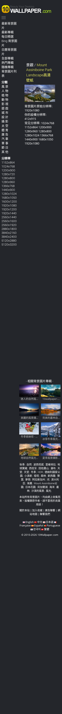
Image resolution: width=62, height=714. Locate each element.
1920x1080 (9, 205)
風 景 (5, 86)
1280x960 (8, 182)
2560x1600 (9, 221)
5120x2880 (9, 240)
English (30, 522)
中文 (39, 522)
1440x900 (8, 190)
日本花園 (30, 487)
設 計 (5, 117)
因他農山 (44, 468)
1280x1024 (9, 194)
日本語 (49, 522)
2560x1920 (9, 225)
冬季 (33, 472)
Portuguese (53, 525)
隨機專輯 (8, 67)
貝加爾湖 (42, 487)
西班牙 (33, 468)
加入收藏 (37, 510)
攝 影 (5, 121)
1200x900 (8, 170)
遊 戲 (5, 108)
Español (38, 525)
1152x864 (8, 162)
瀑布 (53, 468)
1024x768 (8, 166)
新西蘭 (51, 475)
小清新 (28, 475)
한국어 (37, 529)
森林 (43, 475)
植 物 (5, 95)
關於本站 (24, 510)
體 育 (5, 130)
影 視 (5, 104)
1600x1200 (9, 201)
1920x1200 (9, 209)
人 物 (5, 91)
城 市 (5, 113)
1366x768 (8, 186)
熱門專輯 (8, 63)
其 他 (5, 152)
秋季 (22, 464)
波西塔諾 (38, 464)
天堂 (26, 472)
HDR (40, 472)
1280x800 (8, 178)
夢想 (27, 479)
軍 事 (5, 143)
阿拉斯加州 (38, 479)
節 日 (5, 147)
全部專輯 (8, 58)
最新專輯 (8, 32)
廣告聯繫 (50, 510)
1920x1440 (9, 213)
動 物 (5, 100)
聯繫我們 (45, 514)
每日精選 (8, 36)
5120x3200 (9, 244)
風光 (48, 490)
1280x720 (8, 174)
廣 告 (5, 134)
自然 (29, 464)
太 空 (5, 126)
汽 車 (5, 139)
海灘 (29, 483)
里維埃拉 (50, 464)
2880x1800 (9, 229)
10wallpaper (28, 8)
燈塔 (36, 475)
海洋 (51, 487)
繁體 (46, 529)
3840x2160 (9, 233)
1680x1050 (9, 197)
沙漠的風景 (37, 490)
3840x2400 (9, 237)
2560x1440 (9, 217)
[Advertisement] (39, 264)
